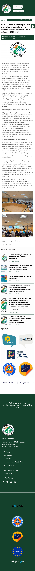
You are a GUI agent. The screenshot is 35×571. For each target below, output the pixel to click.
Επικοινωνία (8, 473)
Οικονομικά (8, 455)
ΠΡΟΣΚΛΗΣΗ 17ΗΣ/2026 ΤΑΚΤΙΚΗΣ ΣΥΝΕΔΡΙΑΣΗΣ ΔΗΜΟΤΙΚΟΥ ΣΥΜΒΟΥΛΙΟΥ (20, 257)
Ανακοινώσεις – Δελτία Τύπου (14, 462)
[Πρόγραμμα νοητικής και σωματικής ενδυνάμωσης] (4, 278)
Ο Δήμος (7, 452)
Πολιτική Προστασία (11, 470)
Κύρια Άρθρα (22, 36)
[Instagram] (8, 482)
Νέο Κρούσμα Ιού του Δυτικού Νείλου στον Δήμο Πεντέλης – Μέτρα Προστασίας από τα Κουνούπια (20, 267)
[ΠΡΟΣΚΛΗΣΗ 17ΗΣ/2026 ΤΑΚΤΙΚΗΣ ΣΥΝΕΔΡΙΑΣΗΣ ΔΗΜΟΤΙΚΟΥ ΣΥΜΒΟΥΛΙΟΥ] (4, 258)
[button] (33, 26)
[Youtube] (12, 482)
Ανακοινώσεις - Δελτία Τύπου (10, 36)
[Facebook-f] (4, 482)
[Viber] (16, 482)
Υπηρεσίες (7, 458)
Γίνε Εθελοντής (9, 465)
